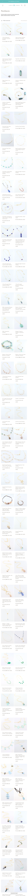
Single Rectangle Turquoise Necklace (20, 172)
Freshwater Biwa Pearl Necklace (6, 149)
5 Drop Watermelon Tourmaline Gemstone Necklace (6, 38)
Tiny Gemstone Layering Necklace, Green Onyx (6, 689)
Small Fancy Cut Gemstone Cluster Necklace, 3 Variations (20, 874)
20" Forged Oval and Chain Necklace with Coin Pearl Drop (7, 399)
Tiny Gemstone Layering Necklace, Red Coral (19, 195)
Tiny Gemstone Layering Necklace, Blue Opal (6, 646)
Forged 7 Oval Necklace (19, 398)
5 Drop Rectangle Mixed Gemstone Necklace (6, 285)
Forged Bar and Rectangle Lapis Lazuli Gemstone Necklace (7, 240)
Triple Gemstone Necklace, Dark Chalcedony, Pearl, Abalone (7, 60)
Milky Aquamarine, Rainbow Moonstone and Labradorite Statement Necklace (6, 780)
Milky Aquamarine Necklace (5, 332)
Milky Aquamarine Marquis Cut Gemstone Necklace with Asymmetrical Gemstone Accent (7, 309)
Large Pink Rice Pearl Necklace (19, 377)
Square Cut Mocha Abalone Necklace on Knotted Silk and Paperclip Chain (20, 509)
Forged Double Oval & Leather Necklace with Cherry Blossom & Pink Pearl (6, 601)
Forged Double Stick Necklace (19, 532)
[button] (2, 5)
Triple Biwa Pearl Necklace (20, 58)
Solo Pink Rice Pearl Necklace (6, 422)
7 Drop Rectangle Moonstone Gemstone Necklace (19, 285)
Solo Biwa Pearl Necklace (20, 126)
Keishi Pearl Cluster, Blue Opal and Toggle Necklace (20, 624)
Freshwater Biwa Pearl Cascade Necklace (6, 127)
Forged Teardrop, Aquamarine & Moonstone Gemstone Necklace (20, 709)
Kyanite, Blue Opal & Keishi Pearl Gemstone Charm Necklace (19, 600)
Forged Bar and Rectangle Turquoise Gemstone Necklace (7, 172)
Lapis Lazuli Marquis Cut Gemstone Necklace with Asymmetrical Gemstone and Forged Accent (20, 241)
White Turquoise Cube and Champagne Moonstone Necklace (20, 442)
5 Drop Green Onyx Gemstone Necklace (19, 689)
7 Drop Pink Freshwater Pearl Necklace (6, 377)
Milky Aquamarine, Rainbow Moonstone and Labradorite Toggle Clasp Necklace (20, 756)
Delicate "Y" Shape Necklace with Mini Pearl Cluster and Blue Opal (6, 624)
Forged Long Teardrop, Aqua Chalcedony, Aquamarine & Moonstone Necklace (7, 710)
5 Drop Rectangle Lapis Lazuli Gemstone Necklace (7, 264)
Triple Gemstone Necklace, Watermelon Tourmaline (20, 38)
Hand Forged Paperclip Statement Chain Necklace (7, 466)
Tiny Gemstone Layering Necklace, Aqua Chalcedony (7, 733)
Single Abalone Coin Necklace (6, 81)
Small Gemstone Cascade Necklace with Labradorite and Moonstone (7, 553)
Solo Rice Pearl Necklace (20, 421)
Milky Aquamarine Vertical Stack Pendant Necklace (7, 803)
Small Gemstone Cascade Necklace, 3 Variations (6, 874)
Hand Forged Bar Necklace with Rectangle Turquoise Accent (20, 149)
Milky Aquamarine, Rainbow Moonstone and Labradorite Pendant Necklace (20, 780)
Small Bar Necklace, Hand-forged (20, 217)
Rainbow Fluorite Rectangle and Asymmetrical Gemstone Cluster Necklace (20, 308)
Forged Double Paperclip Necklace (6, 488)
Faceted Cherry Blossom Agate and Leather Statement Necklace (6, 509)
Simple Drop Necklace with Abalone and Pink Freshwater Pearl (7, 576)
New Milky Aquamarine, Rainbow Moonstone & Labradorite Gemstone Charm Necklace (6, 827)
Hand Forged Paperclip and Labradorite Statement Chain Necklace (20, 103)
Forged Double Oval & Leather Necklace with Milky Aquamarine (19, 803)
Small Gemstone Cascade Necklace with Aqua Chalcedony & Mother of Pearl (20, 554)
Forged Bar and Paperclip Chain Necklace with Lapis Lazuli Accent (7, 217)
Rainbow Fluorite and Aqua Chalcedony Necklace (20, 355)
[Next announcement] (25, 1)
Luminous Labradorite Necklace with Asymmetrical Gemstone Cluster (6, 104)
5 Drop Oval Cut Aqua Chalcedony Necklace (19, 733)
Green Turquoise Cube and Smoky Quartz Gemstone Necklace (7, 442)
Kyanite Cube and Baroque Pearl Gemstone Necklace (20, 646)
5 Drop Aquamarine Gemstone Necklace (5, 755)
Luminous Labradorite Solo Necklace (20, 81)
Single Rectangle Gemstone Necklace (20, 264)
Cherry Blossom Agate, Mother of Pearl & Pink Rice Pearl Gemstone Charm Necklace (20, 577)
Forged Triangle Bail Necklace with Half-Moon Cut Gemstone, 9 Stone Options (20, 827)
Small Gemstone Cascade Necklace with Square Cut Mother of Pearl (20, 488)
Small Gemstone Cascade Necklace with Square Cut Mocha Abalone (7, 532)
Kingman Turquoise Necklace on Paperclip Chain (19, 332)
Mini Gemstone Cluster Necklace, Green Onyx (6, 668)
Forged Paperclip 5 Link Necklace (19, 466)
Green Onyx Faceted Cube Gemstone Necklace (20, 668)
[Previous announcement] (2, 1)
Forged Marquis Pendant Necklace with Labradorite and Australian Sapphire (7, 851)
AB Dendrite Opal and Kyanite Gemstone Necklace (7, 195)
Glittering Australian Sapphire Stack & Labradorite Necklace (19, 851)
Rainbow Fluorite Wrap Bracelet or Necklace (6, 355)
